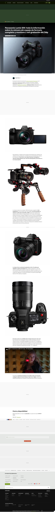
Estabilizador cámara (13, 470)
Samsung (12, 21)
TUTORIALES (27, 2)
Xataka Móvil (6, 495)
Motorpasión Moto (34, 495)
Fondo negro (23, 470)
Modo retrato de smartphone (37, 470)
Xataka (6, 494)
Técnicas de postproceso (14, 478)
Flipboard (46, 2)
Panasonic (19, 417)
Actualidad (20, 419)
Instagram (48, 2)
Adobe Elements (15, 481)
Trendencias (39, 494)
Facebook (45, 2)
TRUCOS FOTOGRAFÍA (20, 2)
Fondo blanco (19, 470)
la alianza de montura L (22, 84)
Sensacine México (20, 504)
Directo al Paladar (27, 494)
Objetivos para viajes (29, 470)
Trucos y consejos (15, 475)
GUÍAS (31, 2)
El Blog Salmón (47, 494)
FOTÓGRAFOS (36, 2)
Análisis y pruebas (7, 475)
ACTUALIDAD (9, 2)
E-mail (15, 35)
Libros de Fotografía (8, 479)
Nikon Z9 (46, 470)
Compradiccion (40, 496)
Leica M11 (43, 470)
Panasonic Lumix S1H (33, 419)
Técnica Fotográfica (23, 479)
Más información (33, 511)
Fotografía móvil (7, 477)
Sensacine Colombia (19, 506)
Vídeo (24, 419)
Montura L (39, 419)
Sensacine (19, 494)
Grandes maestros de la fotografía (8, 481)
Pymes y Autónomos (46, 496)
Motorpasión (33, 494)
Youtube (49, 2)
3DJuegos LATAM (14, 504)
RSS (38, 483)
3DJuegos (13, 494)
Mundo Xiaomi (7, 499)
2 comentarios (8, 35)
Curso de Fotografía (15, 479)
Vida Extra (13, 495)
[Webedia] (48, 0)
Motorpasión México (33, 505)
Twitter (12, 35)
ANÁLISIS (14, 2)
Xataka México (7, 504)
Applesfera (6, 496)
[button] (18, 77)
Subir (47, 490)
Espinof (19, 495)
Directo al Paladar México (27, 505)
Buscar (48, 487)
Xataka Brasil (6, 505)
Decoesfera (39, 495)
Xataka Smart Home (7, 498)
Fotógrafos (22, 475)
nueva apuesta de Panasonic (31, 81)
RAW (21, 481)
